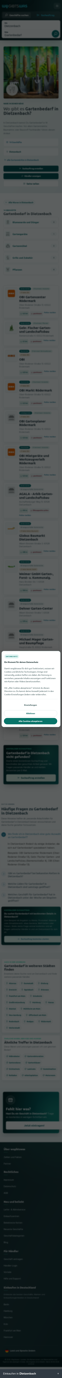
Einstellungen (30, 705)
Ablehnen (30, 713)
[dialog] (31, 689)
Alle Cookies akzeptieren (30, 721)
